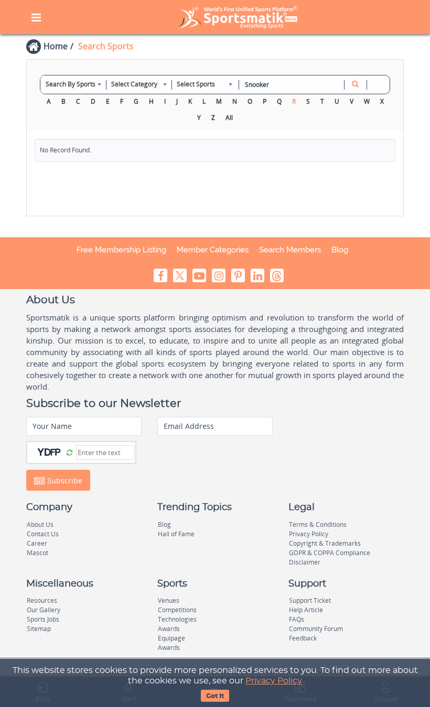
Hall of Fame (176, 533)
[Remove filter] (378, 84)
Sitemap (39, 628)
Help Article (306, 609)
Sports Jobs (43, 619)
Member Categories (213, 250)
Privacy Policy (273, 681)
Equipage (171, 638)
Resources (42, 600)
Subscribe (63, 480)
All (229, 117)
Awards (169, 628)
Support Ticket (310, 600)
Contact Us (43, 533)
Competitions (177, 609)
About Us (40, 524)
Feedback (303, 638)
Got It (215, 696)
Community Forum (316, 628)
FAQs (296, 619)
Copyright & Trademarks (325, 543)
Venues (168, 600)
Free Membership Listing (121, 250)
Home (56, 46)
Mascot (37, 552)
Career (37, 543)
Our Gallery (43, 609)
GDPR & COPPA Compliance (329, 552)
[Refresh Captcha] (69, 452)
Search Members (290, 250)
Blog (339, 250)
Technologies (177, 619)
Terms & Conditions (318, 524)
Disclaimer (304, 562)
